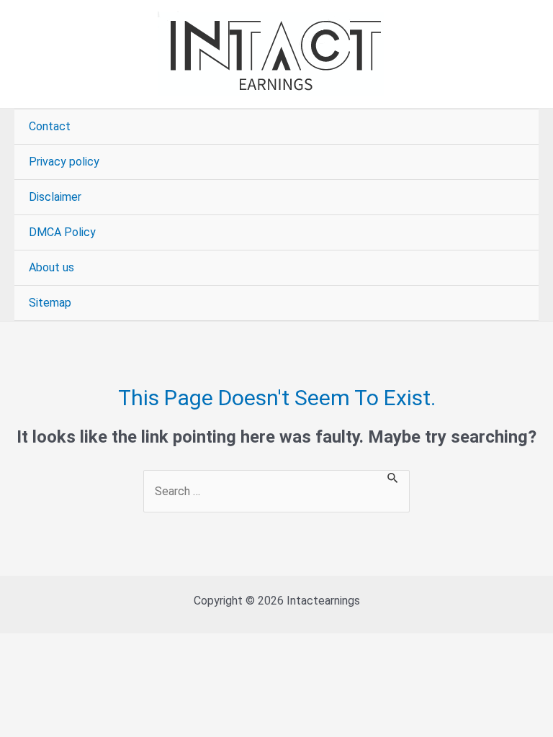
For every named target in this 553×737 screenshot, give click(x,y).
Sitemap (50, 302)
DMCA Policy (62, 232)
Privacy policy (64, 161)
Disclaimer (55, 197)
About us (51, 267)
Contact (50, 126)
